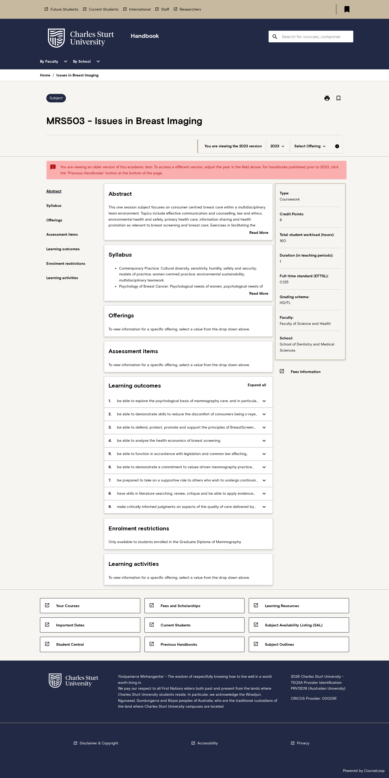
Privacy (303, 743)
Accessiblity (207, 743)
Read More (258, 233)
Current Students (104, 9)
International (140, 9)
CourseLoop (374, 770)
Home (45, 75)
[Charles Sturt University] (81, 39)
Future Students (64, 9)
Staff (165, 9)
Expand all (257, 385)
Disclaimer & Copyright (99, 743)
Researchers (190, 9)
